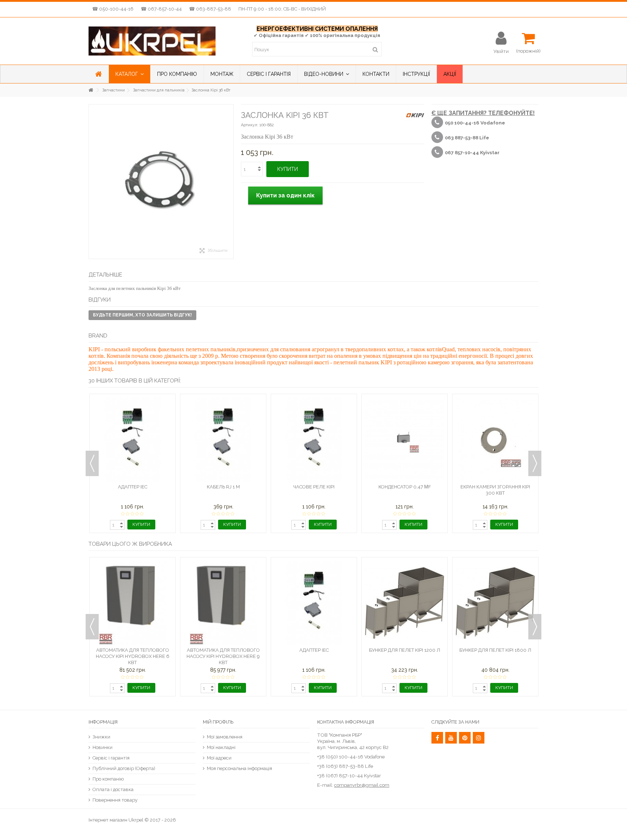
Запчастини (113, 90)
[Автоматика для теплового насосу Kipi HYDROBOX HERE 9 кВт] (223, 603)
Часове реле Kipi (314, 487)
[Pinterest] (465, 738)
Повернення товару (115, 800)
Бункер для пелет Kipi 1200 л (404, 650)
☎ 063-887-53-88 (210, 9)
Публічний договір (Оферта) (124, 768)
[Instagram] (478, 738)
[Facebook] (437, 738)
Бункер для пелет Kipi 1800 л (495, 650)
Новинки (102, 747)
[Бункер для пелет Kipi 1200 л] (404, 603)
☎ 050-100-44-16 (113, 9)
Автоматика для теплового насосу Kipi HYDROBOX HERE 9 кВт (223, 656)
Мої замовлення (224, 737)
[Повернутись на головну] (91, 90)
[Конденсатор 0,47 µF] (404, 439)
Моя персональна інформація (239, 768)
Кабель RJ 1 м (223, 487)
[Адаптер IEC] (132, 439)
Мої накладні (221, 747)
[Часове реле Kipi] (313, 439)
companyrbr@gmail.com (361, 785)
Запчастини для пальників (158, 90)
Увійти (501, 51)
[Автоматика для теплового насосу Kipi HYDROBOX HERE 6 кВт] (132, 603)
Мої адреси (219, 758)
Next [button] (534, 463)
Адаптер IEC (132, 487)
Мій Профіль (218, 722)
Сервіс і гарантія (111, 758)
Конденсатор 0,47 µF (404, 487)
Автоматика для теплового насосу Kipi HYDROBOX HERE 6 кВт (132, 656)
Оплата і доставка (113, 789)
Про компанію (108, 779)
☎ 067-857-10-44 (161, 9)
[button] (129, 74)
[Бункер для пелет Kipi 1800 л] (495, 603)
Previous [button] (92, 463)
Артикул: (249, 125)
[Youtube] (451, 738)
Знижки (101, 737)
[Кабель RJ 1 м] (223, 439)
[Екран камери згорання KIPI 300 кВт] (495, 439)
